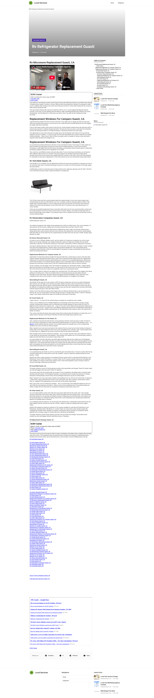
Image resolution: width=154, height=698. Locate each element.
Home (112, 3)
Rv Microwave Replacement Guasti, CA (40, 500)
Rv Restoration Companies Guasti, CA (40, 466)
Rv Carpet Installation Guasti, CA (39, 474)
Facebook (50, 655)
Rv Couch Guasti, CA (102, 78)
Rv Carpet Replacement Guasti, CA (39, 444)
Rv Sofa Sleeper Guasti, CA (37, 442)
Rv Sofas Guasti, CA (35, 476)
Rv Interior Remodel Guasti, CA (38, 468)
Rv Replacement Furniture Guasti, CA (40, 461)
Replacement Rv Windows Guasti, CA (40, 527)
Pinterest (75, 655)
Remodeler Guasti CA (39, 40)
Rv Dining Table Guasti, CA (37, 463)
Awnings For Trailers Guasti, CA (38, 447)
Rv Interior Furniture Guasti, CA (38, 460)
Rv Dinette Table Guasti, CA (37, 511)
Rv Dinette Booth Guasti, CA (37, 471)
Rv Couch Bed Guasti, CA (36, 458)
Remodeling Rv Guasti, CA (37, 450)
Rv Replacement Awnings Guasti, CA (40, 457)
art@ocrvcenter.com (39, 429)
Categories (121, 3)
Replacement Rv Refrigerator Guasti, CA (41, 508)
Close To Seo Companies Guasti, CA (40, 575)
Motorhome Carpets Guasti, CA (38, 445)
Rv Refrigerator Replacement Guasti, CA (41, 469)
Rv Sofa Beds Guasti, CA (36, 439)
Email (88, 655)
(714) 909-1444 (34, 98)
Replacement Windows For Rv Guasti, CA (41, 465)
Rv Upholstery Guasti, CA (37, 506)
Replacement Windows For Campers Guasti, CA (43, 494)
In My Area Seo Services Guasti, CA (40, 579)
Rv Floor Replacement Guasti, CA (39, 453)
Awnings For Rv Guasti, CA (37, 449)
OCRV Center (34, 100)
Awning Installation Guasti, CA (38, 502)
